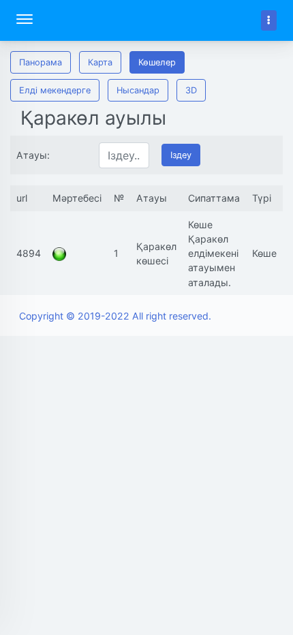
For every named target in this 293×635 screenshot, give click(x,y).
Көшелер (157, 62)
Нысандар (138, 90)
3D (191, 90)
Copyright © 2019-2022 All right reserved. (115, 316)
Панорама (40, 62)
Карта (100, 62)
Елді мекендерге (55, 90)
